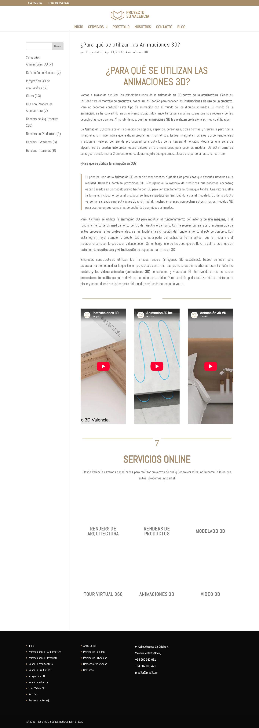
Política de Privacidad (95, 658)
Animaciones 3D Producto (43, 658)
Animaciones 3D (137, 52)
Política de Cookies (94, 652)
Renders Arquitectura (41, 664)
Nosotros (143, 27)
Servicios (96, 27)
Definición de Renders (41, 72)
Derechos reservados (95, 664)
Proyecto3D (94, 52)
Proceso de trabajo (39, 700)
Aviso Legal (89, 646)
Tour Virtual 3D (37, 688)
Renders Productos (39, 670)
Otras (30, 95)
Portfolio (121, 27)
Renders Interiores (38, 150)
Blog (181, 27)
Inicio (78, 27)
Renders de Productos (41, 133)
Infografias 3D (37, 676)
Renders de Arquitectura (42, 118)
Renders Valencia (38, 682)
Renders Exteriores (39, 142)
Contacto (164, 27)
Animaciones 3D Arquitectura (45, 652)
